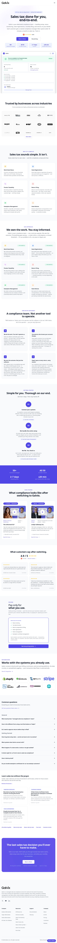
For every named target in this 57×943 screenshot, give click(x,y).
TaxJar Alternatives (6, 914)
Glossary (32, 914)
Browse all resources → (7, 783)
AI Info (45, 914)
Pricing (45, 917)
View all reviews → (32, 558)
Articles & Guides (20, 914)
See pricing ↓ (35, 39)
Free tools (38, 827)
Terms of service (43, 940)
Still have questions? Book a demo (9, 708)
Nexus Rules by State (20, 924)
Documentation (33, 912)
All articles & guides (6, 827)
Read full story (6, 537)
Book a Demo (22, 39)
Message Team (28, 90)
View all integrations (6, 671)
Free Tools (18, 930)
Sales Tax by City (19, 922)
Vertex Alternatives (6, 917)
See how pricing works (27, 646)
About (45, 912)
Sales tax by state (17, 827)
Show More (28, 136)
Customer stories (47, 827)
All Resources (19, 912)
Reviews (45, 923)
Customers (46, 920)
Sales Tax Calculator (20, 927)
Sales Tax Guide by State (20, 918)
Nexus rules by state (29, 827)
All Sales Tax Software (7, 920)
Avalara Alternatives (6, 912)
